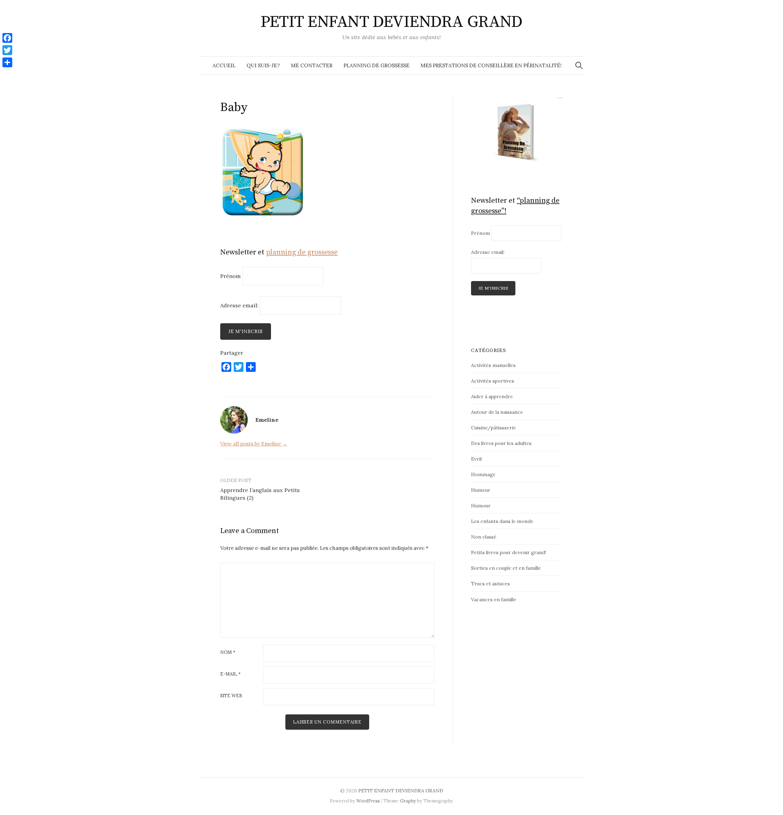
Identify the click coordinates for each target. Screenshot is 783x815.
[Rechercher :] (579, 65)
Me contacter (311, 65)
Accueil (224, 65)
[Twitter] (7, 50)
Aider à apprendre (492, 396)
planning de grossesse (302, 252)
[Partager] (7, 62)
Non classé (483, 537)
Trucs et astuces (490, 583)
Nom (228, 652)
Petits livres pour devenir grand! (508, 552)
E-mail (230, 674)
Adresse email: (240, 305)
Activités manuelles (493, 365)
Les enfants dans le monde (502, 521)
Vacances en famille (493, 599)
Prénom (230, 276)
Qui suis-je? (263, 65)
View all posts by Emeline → (253, 443)
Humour (481, 505)
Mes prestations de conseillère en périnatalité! (491, 65)
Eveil (476, 459)
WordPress (368, 801)
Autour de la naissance (497, 412)
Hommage (483, 474)
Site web (231, 696)
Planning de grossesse (376, 65)
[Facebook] (7, 38)
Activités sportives (492, 381)
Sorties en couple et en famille (506, 568)
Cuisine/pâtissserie (493, 427)
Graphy (408, 801)
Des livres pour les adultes (501, 443)
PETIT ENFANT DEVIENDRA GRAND (392, 22)
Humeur (480, 490)
